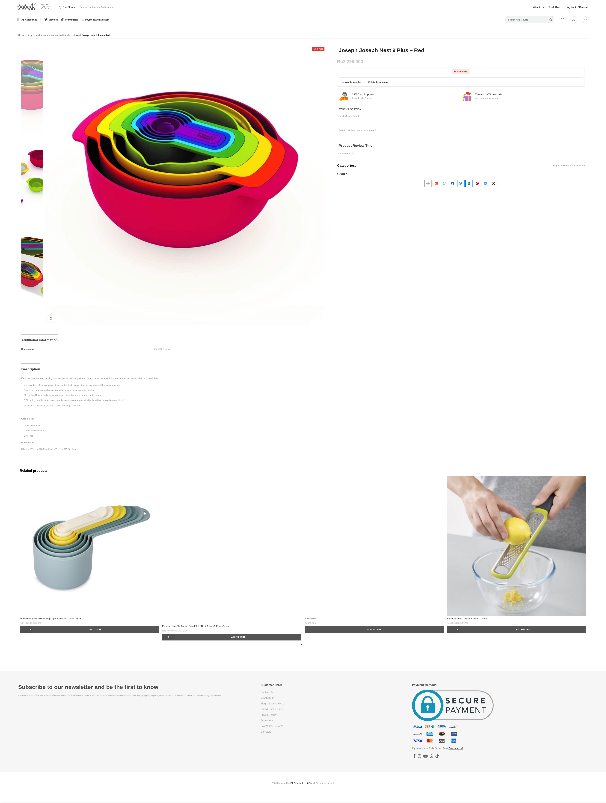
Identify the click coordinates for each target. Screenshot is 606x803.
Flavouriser (310, 618)
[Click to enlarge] (51, 318)
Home (21, 35)
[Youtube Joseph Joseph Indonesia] (425, 756)
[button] (428, 183)
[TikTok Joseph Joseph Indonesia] (437, 756)
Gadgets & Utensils (60, 35)
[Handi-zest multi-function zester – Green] (516, 546)
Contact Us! (456, 748)
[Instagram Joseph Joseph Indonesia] (419, 756)
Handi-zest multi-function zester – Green (467, 618)
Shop (30, 35)
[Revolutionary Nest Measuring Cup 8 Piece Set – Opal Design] (89, 546)
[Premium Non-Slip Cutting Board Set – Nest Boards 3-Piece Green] (231, 549)
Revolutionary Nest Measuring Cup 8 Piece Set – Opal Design (50, 618)
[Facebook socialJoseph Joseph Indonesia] (414, 756)
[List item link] (318, 692)
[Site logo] (27, 7)
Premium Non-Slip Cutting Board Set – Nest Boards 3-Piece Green (195, 626)
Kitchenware (42, 35)
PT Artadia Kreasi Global (302, 783)
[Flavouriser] (374, 546)
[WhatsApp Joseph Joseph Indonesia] (431, 756)
